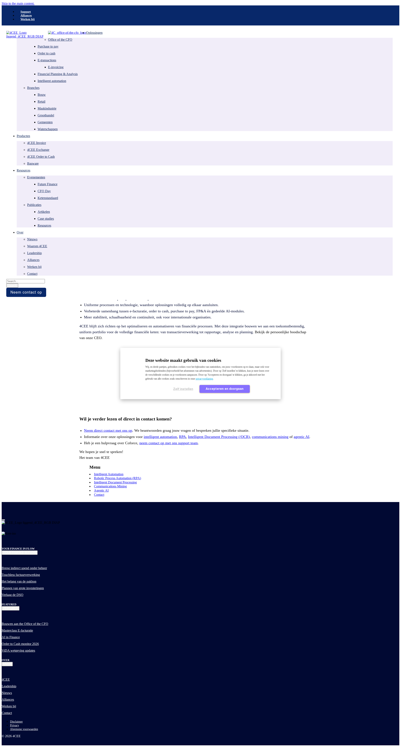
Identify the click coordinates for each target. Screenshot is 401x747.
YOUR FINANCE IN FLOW (19, 552)
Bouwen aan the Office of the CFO (25, 624)
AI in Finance (11, 637)
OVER (7, 664)
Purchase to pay (48, 46)
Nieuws (32, 239)
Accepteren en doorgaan (225, 389)
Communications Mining (110, 486)
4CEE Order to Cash (41, 156)
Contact (32, 273)
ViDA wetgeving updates (18, 650)
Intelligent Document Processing (115, 482)
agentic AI (301, 437)
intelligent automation (160, 437)
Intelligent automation (52, 81)
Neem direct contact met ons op (108, 430)
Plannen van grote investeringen (23, 588)
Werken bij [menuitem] (27, 19)
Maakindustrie (47, 108)
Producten (23, 136)
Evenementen (36, 177)
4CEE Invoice (36, 143)
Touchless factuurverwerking (21, 575)
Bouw (42, 94)
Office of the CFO (60, 39)
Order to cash (46, 53)
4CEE (6, 679)
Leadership (34, 253)
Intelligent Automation (108, 474)
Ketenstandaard (48, 198)
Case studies (46, 218)
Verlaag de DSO (12, 595)
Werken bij (34, 267)
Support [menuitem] (25, 11)
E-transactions (47, 60)
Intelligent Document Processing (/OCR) (219, 437)
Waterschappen (48, 129)
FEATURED (10, 608)
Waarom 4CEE (37, 246)
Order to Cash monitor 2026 (20, 644)
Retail (41, 101)
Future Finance (47, 184)
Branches (33, 88)
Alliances (33, 260)
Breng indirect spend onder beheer (24, 568)
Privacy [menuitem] (14, 725)
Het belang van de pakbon (19, 581)
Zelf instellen (183, 389)
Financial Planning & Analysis (58, 74)
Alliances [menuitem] (26, 15)
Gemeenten (45, 122)
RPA (182, 437)
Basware (33, 163)
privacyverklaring (204, 378)
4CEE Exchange (38, 149)
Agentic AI (101, 490)
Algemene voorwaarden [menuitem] (24, 729)
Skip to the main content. (18, 3)
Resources (44, 225)
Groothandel (46, 115)
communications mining (270, 437)
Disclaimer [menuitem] (16, 721)
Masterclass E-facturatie (17, 630)
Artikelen (44, 211)
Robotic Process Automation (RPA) (117, 478)
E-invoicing (55, 67)
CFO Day (44, 191)
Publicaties (34, 205)
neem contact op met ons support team (168, 443)
